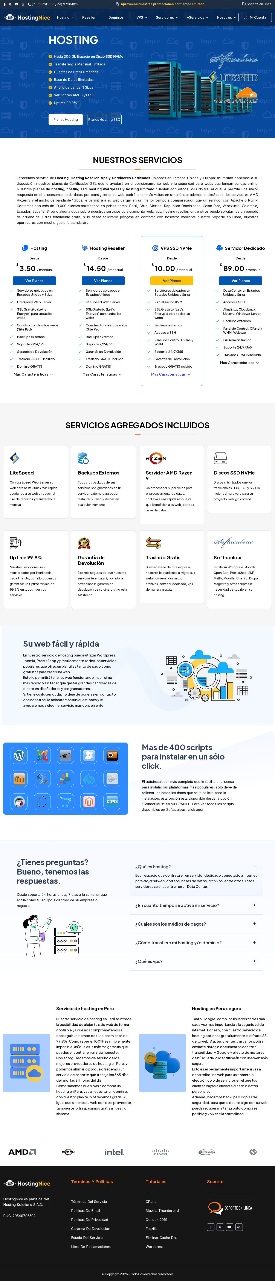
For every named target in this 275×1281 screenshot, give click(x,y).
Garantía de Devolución (90, 1228)
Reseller (89, 17)
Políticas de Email (85, 1210)
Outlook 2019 (156, 1219)
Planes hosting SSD (104, 119)
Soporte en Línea (259, 4)
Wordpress (154, 1247)
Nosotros (224, 17)
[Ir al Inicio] (26, 1183)
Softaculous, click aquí (184, 809)
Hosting (63, 17)
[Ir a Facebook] (6, 4)
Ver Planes (34, 281)
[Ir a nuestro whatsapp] (24, 4)
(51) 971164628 (68, 4)
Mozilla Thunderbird (162, 1210)
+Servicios (195, 17)
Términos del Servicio (89, 1201)
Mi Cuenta (257, 17)
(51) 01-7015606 (42, 4)
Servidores (165, 17)
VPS (139, 17)
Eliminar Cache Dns (161, 1238)
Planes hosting (65, 119)
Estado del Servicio (87, 1238)
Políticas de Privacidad (89, 1219)
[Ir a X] (11, 4)
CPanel (151, 1201)
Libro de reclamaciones (91, 1247)
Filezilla (151, 1228)
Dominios (116, 17)
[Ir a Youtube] (18, 4)
